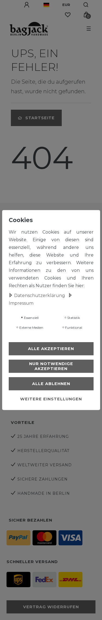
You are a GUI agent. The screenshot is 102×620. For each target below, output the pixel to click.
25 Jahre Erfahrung (43, 436)
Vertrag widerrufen (51, 606)
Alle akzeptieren (51, 348)
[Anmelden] (27, 5)
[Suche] (86, 5)
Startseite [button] (40, 117)
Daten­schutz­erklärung (40, 295)
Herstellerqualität (43, 450)
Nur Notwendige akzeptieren (51, 366)
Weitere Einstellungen (51, 399)
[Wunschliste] (67, 15)
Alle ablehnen (51, 383)
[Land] (46, 5)
